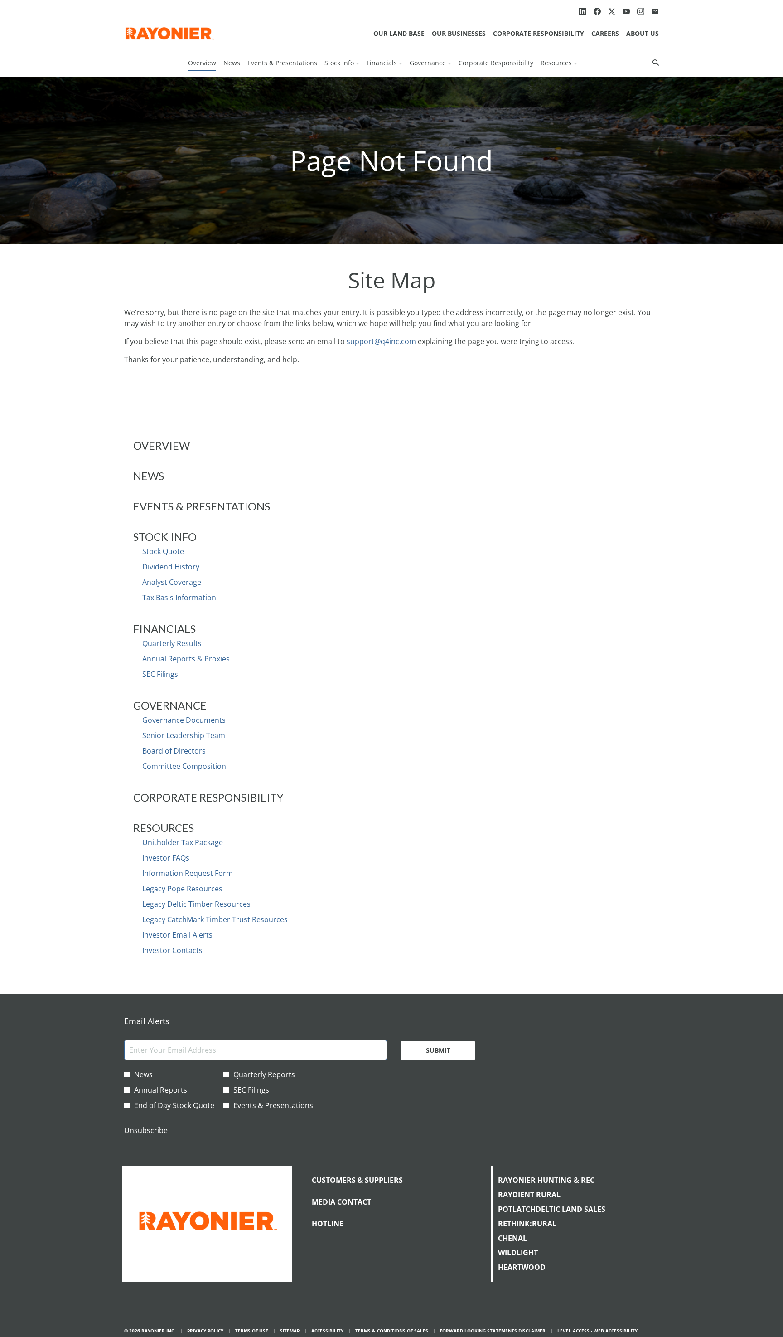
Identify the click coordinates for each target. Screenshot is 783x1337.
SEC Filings (160, 674)
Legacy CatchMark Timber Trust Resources (215, 919)
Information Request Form (187, 873)
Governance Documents (184, 720)
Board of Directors (174, 751)
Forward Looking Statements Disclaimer (493, 1331)
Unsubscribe (146, 1130)
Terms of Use (251, 1331)
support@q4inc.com (381, 341)
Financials (164, 628)
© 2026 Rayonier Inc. (149, 1331)
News (148, 475)
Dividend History (170, 567)
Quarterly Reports (264, 1074)
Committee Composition (184, 766)
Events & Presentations (201, 506)
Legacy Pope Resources (182, 889)
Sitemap (290, 1331)
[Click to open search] (653, 62)
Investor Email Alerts (177, 935)
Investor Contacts (172, 950)
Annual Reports (160, 1090)
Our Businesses (459, 33)
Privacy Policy (205, 1331)
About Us (642, 33)
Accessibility (327, 1331)
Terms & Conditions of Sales (391, 1331)
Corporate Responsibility (538, 33)
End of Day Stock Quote (174, 1105)
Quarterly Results (172, 643)
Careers (605, 33)
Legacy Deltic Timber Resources (196, 904)
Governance (170, 705)
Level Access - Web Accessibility (597, 1331)
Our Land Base (399, 33)
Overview (161, 445)
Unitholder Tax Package (182, 842)
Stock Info (165, 536)
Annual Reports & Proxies (186, 659)
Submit (438, 1050)
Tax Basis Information (179, 598)
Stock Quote (163, 551)
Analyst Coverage (171, 582)
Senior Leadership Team (183, 735)
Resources (163, 827)
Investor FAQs (165, 858)
